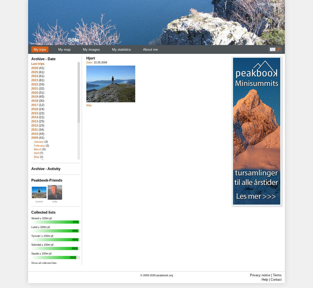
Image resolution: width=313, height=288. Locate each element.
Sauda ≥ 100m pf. (41, 253)
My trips (40, 49)
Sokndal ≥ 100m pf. (42, 244)
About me (150, 49)
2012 (34, 125)
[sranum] (39, 192)
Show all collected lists (43, 263)
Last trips (38, 64)
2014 (34, 117)
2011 (34, 129)
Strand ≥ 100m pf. (41, 218)
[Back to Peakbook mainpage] (278, 51)
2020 (34, 92)
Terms (277, 275)
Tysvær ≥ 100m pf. (42, 235)
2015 (34, 113)
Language (275, 4)
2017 (34, 105)
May (36, 156)
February (39, 145)
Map (88, 105)
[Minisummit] (256, 131)
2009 (34, 137)
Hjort (90, 58)
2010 (34, 134)
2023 (34, 80)
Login (261, 4)
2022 (34, 84)
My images (91, 49)
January (39, 141)
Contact (276, 279)
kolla (55, 201)
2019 (34, 96)
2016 (34, 109)
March (38, 149)
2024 (34, 76)
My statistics (121, 49)
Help (265, 279)
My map (64, 49)
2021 (34, 88)
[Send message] (272, 51)
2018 (34, 101)
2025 (34, 72)
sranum (39, 201)
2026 (34, 68)
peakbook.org (164, 275)
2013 (34, 121)
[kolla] (54, 192)
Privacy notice (260, 275)
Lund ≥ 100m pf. (40, 227)
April (36, 152)
